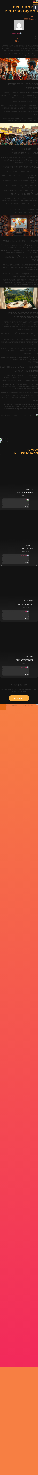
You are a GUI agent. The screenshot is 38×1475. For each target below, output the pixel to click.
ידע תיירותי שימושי (24, 660)
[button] (2, 566)
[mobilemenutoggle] (35, 2)
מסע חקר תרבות (25, 604)
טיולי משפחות (28, 489)
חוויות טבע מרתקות (24, 492)
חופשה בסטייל (26, 548)
